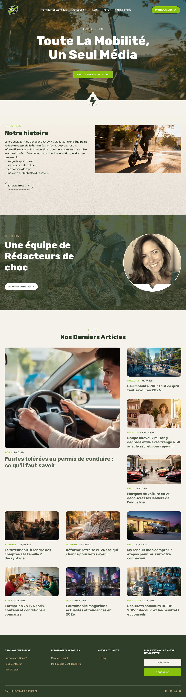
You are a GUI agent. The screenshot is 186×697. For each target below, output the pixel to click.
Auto (95, 10)
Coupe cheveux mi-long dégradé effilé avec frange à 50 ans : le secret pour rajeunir (153, 442)
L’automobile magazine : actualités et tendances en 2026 (88, 610)
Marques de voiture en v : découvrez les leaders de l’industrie (148, 498)
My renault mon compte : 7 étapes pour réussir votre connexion (149, 554)
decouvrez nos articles (93, 74)
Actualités (133, 381)
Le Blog (102, 658)
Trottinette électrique (54, 10)
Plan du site (11, 669)
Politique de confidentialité (66, 663)
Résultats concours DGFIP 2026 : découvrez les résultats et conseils (153, 610)
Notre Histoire (123, 10)
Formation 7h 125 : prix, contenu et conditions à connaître (25, 610)
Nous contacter (13, 663)
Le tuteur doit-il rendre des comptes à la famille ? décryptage (28, 554)
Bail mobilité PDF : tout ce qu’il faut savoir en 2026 (153, 388)
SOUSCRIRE (162, 672)
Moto (106, 10)
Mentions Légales (60, 658)
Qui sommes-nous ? (16, 658)
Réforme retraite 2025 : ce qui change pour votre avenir (92, 552)
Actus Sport (79, 10)
